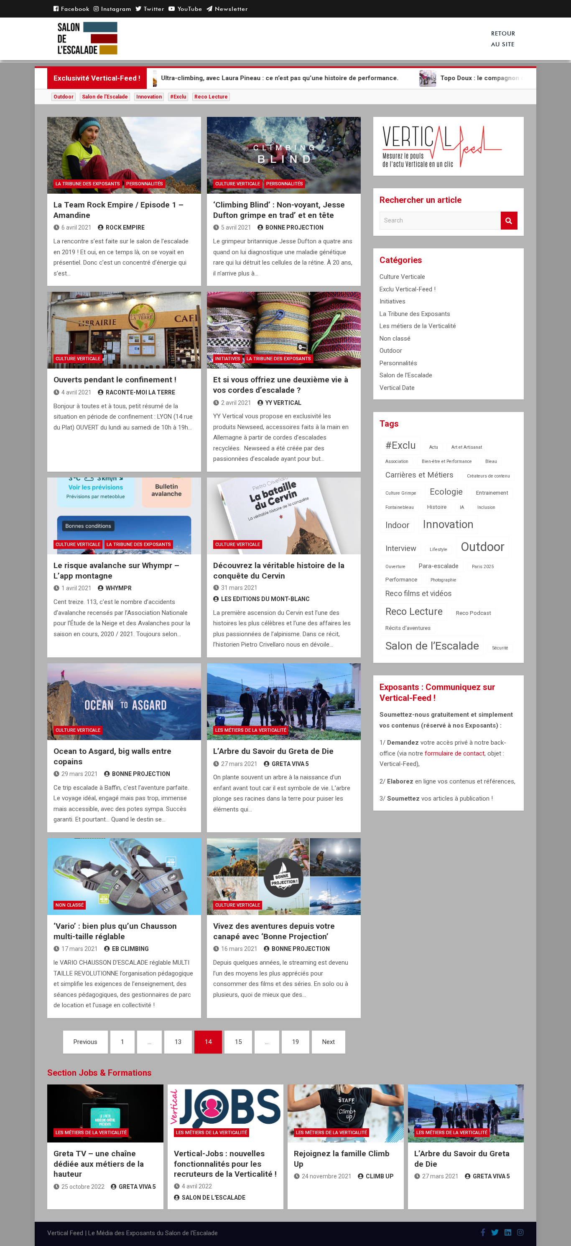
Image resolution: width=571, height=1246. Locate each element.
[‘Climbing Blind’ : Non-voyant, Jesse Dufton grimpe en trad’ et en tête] (284, 155)
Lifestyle (438, 549)
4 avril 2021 (76, 392)
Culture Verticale (237, 184)
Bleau (491, 461)
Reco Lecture (211, 97)
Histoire (436, 507)
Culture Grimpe (400, 493)
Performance (401, 579)
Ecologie (446, 492)
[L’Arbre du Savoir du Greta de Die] (284, 701)
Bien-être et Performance (447, 461)
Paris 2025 (483, 566)
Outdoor (64, 97)
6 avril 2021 (76, 227)
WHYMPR (119, 588)
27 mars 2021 (239, 764)
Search (509, 221)
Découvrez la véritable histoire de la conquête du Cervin (278, 571)
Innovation (149, 97)
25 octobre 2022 (83, 1186)
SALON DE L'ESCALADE (213, 1197)
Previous (85, 1042)
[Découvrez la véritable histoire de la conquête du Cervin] (284, 516)
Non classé (70, 905)
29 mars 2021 (79, 774)
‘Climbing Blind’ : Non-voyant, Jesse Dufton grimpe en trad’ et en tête (279, 210)
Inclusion (486, 507)
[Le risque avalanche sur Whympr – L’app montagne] (124, 516)
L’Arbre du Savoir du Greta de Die (273, 751)
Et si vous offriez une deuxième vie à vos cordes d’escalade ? (280, 385)
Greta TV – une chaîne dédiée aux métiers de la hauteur (99, 1164)
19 (295, 1042)
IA (462, 507)
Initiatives (227, 358)
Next (328, 1042)
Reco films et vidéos (418, 593)
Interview (400, 548)
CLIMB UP (380, 1176)
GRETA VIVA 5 (290, 764)
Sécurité (500, 648)
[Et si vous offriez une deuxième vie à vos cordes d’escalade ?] (284, 330)
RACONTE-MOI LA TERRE (140, 392)
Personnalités (144, 184)
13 (178, 1042)
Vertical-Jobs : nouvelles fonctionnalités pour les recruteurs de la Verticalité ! (225, 1164)
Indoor (397, 525)
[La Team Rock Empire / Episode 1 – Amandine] (124, 155)
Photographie (443, 580)
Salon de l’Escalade (105, 97)
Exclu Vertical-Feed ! (408, 289)
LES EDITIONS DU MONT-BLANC (265, 599)
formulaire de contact (454, 753)
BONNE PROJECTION (294, 227)
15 (238, 1042)
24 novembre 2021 (327, 1176)
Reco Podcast (473, 613)
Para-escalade (439, 566)
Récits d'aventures (408, 628)
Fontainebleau (399, 507)
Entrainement (492, 493)
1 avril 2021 (76, 588)
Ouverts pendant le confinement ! (115, 379)
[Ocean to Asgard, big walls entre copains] (124, 701)
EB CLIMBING (130, 948)
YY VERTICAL (283, 402)
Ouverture (395, 566)
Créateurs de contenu (488, 476)
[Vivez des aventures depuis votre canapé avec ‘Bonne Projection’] (284, 876)
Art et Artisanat (466, 447)
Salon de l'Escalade (406, 375)
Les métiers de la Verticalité (250, 730)
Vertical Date (397, 388)
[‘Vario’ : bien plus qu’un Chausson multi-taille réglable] (124, 876)
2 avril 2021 (236, 402)
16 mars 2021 (239, 948)
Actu (433, 447)
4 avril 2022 (197, 1186)
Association (396, 461)
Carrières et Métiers (419, 475)
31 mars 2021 (239, 587)
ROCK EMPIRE (125, 227)
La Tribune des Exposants (88, 184)
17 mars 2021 (79, 948)
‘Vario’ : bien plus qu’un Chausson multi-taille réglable (115, 931)
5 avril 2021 (236, 227)
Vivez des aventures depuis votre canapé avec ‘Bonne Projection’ (274, 931)
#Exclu (178, 97)
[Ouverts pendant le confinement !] (124, 330)
